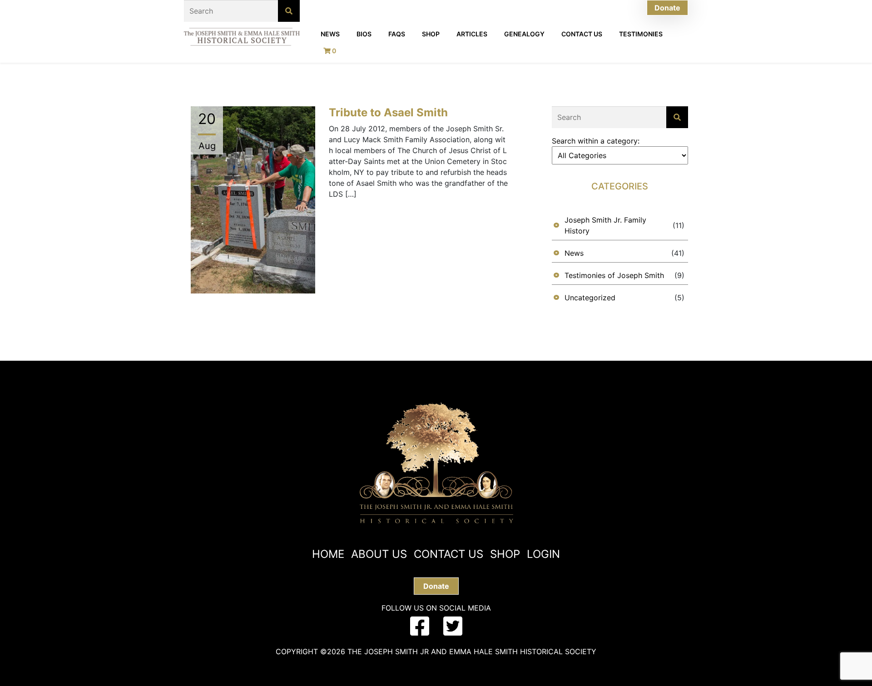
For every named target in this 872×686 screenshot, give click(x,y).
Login (543, 554)
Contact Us (581, 34)
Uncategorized (590, 297)
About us (379, 554)
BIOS (364, 34)
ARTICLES (471, 34)
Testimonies (641, 34)
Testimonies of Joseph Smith (614, 275)
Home (328, 554)
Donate (667, 7)
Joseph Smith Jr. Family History (605, 225)
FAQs (396, 34)
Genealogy (524, 34)
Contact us (448, 554)
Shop (431, 34)
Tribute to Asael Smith (388, 112)
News (330, 34)
